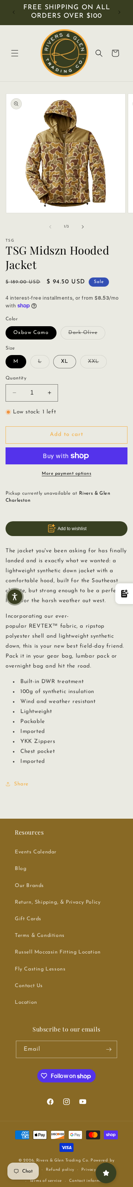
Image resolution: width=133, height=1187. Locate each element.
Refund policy (60, 1170)
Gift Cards (28, 919)
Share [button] (21, 784)
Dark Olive (86, 332)
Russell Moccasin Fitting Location (58, 952)
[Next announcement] (119, 12)
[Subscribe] (108, 1049)
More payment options (66, 473)
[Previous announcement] (14, 12)
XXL (97, 361)
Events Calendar (36, 852)
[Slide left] (50, 227)
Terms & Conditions (40, 935)
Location (26, 1002)
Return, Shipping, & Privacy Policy (57, 902)
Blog (20, 869)
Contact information (89, 1181)
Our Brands (29, 885)
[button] (15, 53)
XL (64, 361)
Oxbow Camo (31, 332)
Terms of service (46, 1181)
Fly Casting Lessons (40, 969)
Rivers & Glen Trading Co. (62, 1161)
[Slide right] (83, 227)
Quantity (16, 378)
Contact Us (29, 986)
